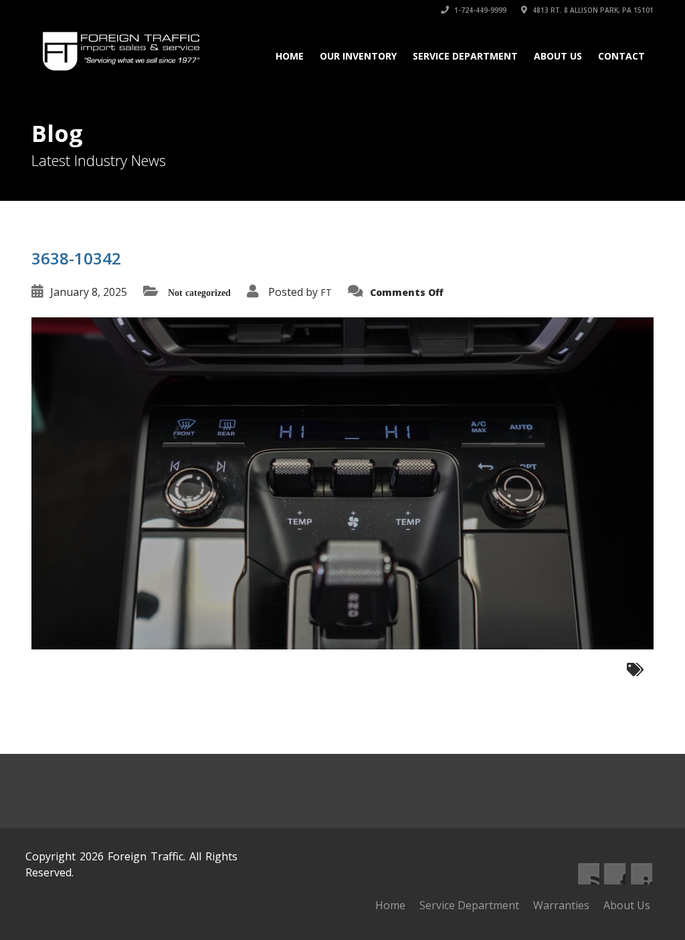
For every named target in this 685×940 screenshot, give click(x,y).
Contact (621, 56)
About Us (558, 56)
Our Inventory (358, 56)
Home (290, 56)
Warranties (561, 905)
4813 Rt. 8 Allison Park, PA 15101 (592, 10)
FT (326, 292)
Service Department (465, 56)
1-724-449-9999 (479, 10)
